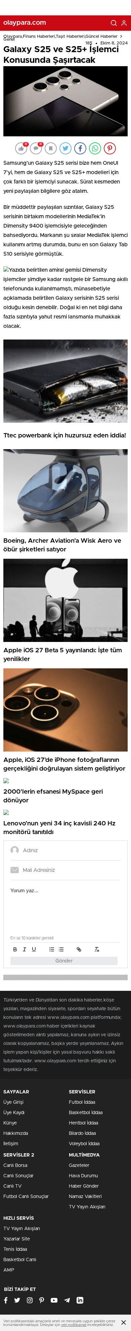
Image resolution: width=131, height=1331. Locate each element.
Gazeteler (79, 1165)
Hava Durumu (83, 1176)
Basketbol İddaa (85, 1112)
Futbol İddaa (82, 1102)
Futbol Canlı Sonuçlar (26, 1196)
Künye (10, 1123)
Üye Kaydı (14, 1112)
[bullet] (61, 949)
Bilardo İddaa (82, 1133)
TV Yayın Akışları (87, 1207)
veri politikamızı (73, 1325)
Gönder (64, 960)
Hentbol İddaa (83, 1123)
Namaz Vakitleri (85, 1196)
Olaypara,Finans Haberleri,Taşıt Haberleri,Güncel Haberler (60, 36)
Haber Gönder (84, 1186)
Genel (9, 39)
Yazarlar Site (16, 1239)
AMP (8, 1270)
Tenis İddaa (15, 1249)
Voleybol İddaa (84, 1144)
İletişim (10, 1144)
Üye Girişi (13, 1102)
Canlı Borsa (15, 1165)
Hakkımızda (15, 1133)
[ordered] (51, 949)
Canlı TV (12, 1186)
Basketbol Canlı (19, 1259)
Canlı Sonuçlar (18, 1176)
